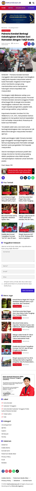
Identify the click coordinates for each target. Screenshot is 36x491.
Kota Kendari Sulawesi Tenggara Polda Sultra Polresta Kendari (15, 410)
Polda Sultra (7, 414)
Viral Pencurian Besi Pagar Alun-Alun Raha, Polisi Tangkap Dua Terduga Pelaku (26, 199)
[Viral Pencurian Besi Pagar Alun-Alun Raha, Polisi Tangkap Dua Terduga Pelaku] (27, 190)
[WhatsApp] (32, 177)
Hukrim (4, 431)
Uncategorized (6, 30)
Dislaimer (5, 445)
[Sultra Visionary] (11, 3)
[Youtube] (10, 471)
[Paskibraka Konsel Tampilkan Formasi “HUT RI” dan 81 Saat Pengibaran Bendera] (9, 228)
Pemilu (4, 437)
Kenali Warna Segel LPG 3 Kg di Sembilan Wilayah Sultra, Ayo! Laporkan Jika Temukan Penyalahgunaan (9, 199)
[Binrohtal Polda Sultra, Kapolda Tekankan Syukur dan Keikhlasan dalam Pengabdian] (9, 209)
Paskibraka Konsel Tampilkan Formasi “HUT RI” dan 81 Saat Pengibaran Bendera (9, 236)
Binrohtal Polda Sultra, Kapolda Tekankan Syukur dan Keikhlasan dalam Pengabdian (9, 218)
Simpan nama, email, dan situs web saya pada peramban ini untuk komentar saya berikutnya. (18, 284)
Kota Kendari (8, 403)
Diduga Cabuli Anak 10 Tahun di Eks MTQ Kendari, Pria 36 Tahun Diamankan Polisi (26, 218)
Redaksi (4, 463)
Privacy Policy (6, 457)
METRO (4, 428)
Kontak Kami (6, 451)
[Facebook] (21, 177)
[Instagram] (6, 471)
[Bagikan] (32, 44)
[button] (33, 3)
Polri (5, 417)
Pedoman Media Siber (9, 454)
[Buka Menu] (30, 3)
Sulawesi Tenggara (10, 406)
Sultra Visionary (6, 43)
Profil (3, 460)
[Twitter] (25, 177)
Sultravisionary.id (13, 484)
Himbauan (5, 434)
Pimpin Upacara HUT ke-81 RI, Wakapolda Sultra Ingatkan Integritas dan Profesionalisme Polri (26, 236)
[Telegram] (29, 177)
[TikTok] (17, 471)
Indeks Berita (6, 448)
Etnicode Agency (17, 486)
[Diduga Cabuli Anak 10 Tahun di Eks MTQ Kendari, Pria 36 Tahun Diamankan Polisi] (27, 209)
